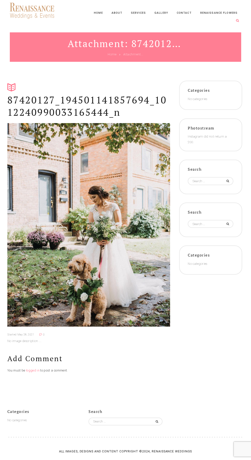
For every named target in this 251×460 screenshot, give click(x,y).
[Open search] (237, 21)
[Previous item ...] (48, 224)
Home (112, 54)
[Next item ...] (129, 224)
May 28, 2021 (25, 334)
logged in (32, 370)
